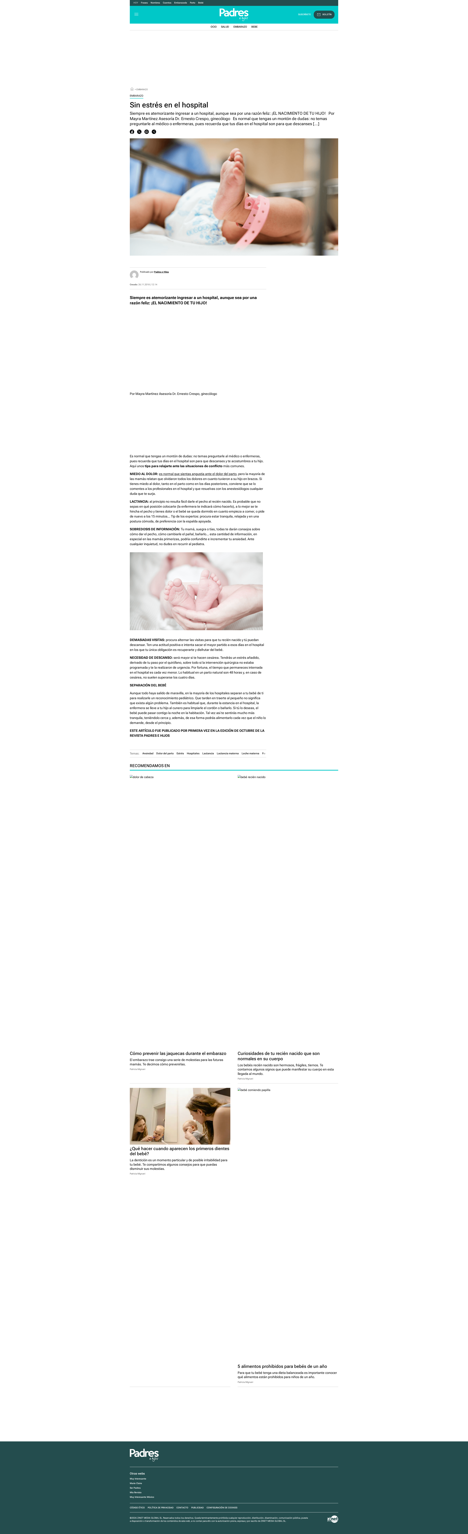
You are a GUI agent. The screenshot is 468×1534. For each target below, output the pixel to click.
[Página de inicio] (132, 89)
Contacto (182, 1507)
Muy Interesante (138, 1478)
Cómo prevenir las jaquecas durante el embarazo (178, 1053)
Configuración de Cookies (222, 1507)
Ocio (214, 26)
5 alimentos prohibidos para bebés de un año (282, 1366)
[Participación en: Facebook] (132, 132)
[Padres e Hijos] (144, 1461)
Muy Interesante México (142, 1497)
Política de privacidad (160, 1507)
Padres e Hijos (161, 272)
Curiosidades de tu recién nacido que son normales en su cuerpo (279, 1056)
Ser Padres (135, 1488)
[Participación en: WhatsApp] (146, 132)
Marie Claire (136, 1483)
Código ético (137, 1507)
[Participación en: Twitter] (139, 132)
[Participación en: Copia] (154, 132)
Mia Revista (135, 1492)
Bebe (254, 26)
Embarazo (240, 26)
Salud (225, 26)
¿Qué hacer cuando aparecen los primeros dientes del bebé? (179, 1151)
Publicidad (197, 1507)
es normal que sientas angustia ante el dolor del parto (198, 474)
